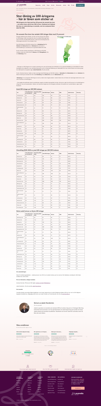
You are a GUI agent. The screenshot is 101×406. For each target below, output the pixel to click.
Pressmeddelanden (31, 8)
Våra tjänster (52, 377)
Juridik (43, 5)
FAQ (69, 5)
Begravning (38, 5)
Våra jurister (60, 386)
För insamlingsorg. (61, 392)
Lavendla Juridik (30, 377)
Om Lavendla (21, 8)
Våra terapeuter (61, 388)
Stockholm (18, 380)
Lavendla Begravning (19, 377)
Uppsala (18, 387)
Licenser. (39, 400)
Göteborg (18, 382)
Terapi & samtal (51, 390)
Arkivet (64, 5)
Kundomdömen (61, 381)
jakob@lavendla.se (37, 286)
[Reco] (50, 353)
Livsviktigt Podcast (61, 390)
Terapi (48, 5)
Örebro (17, 391)
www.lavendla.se (66, 294)
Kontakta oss (60, 379)
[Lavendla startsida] (21, 5)
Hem (17, 8)
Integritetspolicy (35, 400)
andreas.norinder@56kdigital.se (43, 283)
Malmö (17, 385)
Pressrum (25, 8)
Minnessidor (58, 5)
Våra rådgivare (61, 383)
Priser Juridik (50, 386)
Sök (73, 5)
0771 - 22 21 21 (20, 1)
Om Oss (52, 5)
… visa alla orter (19, 394)
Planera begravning (52, 381)
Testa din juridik (51, 388)
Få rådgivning (80, 5)
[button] (24, 337)
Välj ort (81, 1)
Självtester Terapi (51, 392)
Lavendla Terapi (40, 377)
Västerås (18, 389)
